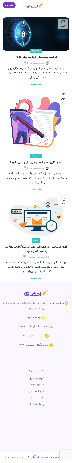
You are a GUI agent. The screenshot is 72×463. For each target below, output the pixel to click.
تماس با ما (9, 5)
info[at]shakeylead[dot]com (34, 327)
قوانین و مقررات (36, 378)
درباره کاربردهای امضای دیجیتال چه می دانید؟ (36, 162)
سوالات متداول (36, 392)
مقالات (36, 240)
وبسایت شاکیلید (36, 404)
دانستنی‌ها (36, 50)
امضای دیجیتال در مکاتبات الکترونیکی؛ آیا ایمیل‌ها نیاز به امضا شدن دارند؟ (36, 249)
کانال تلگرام (43, 345)
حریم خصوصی (36, 385)
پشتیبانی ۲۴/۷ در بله (34, 336)
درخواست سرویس (36, 398)
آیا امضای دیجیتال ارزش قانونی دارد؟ (36, 57)
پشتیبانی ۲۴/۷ (26, 345)
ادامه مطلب (36, 85)
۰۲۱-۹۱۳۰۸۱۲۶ (33, 318)
